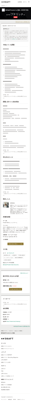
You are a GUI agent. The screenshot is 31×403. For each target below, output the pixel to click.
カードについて (10, 253)
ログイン (25, 2)
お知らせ (3, 368)
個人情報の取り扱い (6, 387)
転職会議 (10, 399)
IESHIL (14, 399)
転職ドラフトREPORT (6, 355)
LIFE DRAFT (4, 359)
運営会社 (3, 382)
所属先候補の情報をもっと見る (15, 244)
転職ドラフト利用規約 (6, 384)
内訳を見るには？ (24, 273)
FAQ (2, 371)
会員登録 (20, 2)
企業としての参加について (7, 376)
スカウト (11, 330)
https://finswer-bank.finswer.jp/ (13, 321)
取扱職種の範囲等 (5, 389)
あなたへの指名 (18, 330)
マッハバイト (4, 399)
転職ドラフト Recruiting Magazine (9, 357)
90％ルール (15, 39)
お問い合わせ (4, 373)
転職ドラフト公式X (5, 362)
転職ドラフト (4, 330)
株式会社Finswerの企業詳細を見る (22, 21)
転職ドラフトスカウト (6, 346)
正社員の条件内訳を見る (15, 289)
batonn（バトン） (21, 399)
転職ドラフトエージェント (7, 348)
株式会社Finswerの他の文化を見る (11, 264)
